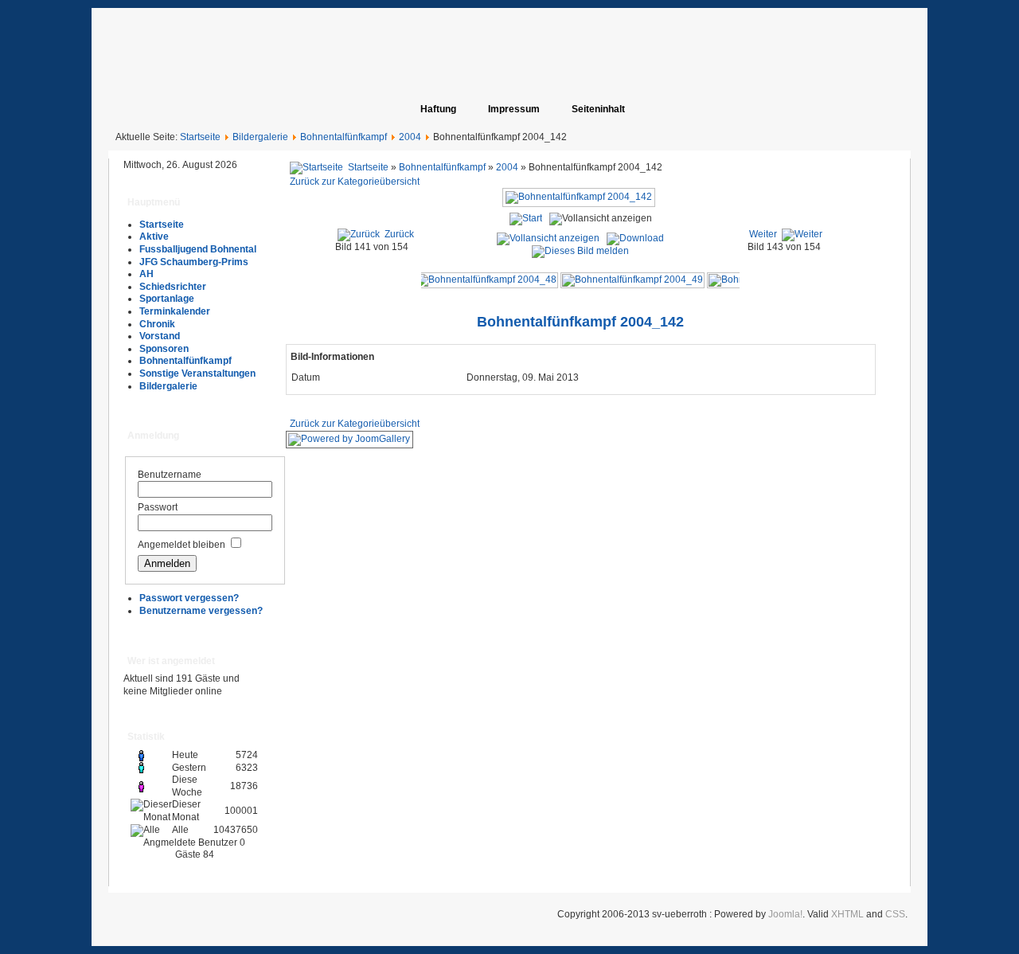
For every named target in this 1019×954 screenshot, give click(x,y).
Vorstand (159, 336)
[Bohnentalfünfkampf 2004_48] (486, 279)
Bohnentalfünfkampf (343, 137)
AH (146, 274)
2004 (410, 137)
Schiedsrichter (172, 286)
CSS (895, 914)
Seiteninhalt (598, 109)
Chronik (157, 324)
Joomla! (785, 914)
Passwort (158, 507)
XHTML (847, 914)
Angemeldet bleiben (181, 544)
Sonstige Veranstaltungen (197, 373)
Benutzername (169, 474)
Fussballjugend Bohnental (197, 249)
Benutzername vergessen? (201, 610)
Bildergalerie (260, 137)
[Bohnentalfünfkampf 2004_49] (632, 279)
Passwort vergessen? (189, 598)
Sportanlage (166, 298)
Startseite (200, 137)
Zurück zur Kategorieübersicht (355, 181)
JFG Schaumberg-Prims (193, 262)
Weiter (763, 234)
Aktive (154, 236)
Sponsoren (164, 348)
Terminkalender (174, 311)
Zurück (399, 234)
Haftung (438, 109)
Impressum (514, 109)
